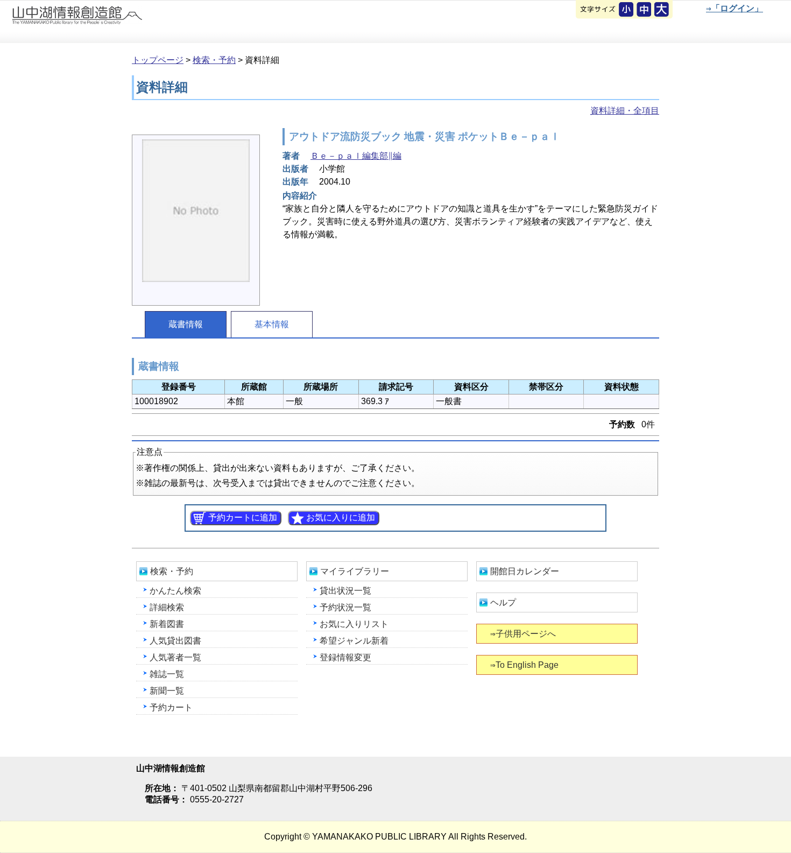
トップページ (157, 60)
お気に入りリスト (354, 624)
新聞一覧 (167, 690)
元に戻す (627, 10)
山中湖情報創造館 (129, 22)
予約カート (171, 707)
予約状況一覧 (345, 607)
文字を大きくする (662, 10)
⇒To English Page (524, 664)
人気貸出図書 (175, 640)
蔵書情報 (185, 324)
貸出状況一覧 (345, 590)
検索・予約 (214, 60)
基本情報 (272, 324)
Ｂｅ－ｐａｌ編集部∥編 (355, 155)
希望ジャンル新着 (354, 640)
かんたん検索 (175, 590)
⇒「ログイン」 (734, 8)
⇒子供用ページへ (523, 633)
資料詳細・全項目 (624, 110)
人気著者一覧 (175, 657)
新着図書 (167, 624)
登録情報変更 (345, 657)
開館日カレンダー (524, 571)
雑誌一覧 (167, 674)
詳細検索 (167, 607)
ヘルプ (503, 602)
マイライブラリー (354, 571)
